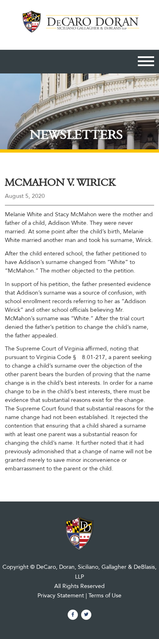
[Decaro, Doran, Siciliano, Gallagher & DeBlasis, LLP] (79, 26)
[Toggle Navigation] (146, 62)
